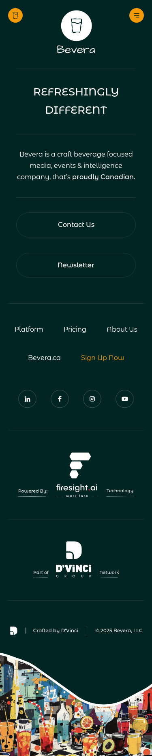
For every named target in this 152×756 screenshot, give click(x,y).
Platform (29, 329)
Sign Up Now (102, 358)
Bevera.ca (44, 358)
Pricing (75, 329)
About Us (122, 329)
